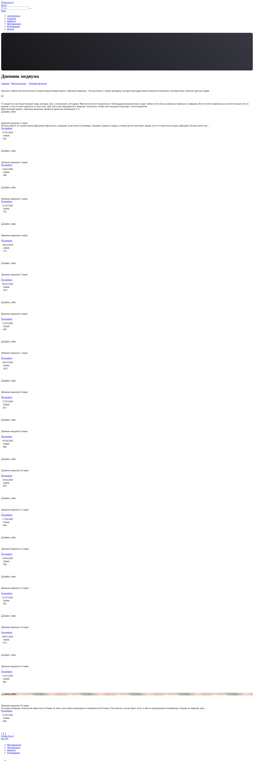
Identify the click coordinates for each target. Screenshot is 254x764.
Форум (10, 29)
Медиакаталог (14, 24)
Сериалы (11, 18)
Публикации (13, 26)
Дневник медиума (38, 83)
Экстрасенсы (13, 16)
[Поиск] (30, 8)
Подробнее (6, 128)
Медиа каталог (18, 83)
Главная (5, 83)
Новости (11, 21)
